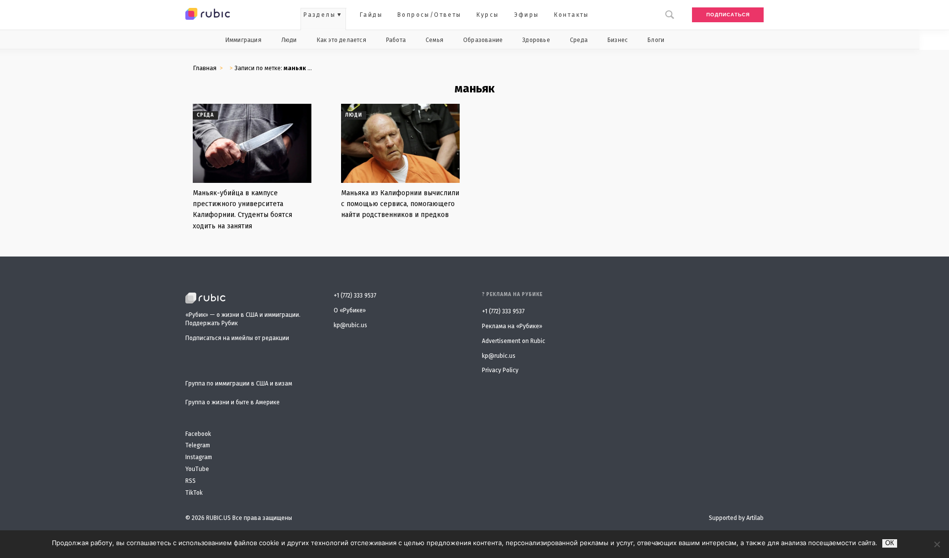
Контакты (571, 14)
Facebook (198, 434)
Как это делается (341, 40)
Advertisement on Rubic (513, 341)
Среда (579, 40)
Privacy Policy (500, 370)
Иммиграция (243, 40)
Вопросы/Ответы (429, 14)
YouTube (197, 469)
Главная (204, 68)
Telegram (197, 445)
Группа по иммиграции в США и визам (238, 384)
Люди (289, 40)
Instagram (198, 457)
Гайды (371, 14)
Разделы (319, 14)
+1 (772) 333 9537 (355, 295)
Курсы (487, 14)
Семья (434, 40)
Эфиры (526, 14)
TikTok (194, 493)
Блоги (655, 40)
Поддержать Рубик (211, 323)
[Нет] (937, 544)
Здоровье (536, 40)
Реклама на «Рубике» (512, 326)
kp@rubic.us (350, 325)
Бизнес (617, 40)
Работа (396, 40)
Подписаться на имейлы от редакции (237, 338)
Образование (483, 40)
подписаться (728, 14)
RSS (190, 481)
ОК (889, 543)
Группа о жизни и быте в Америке (232, 402)
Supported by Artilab (736, 518)
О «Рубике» (350, 310)
